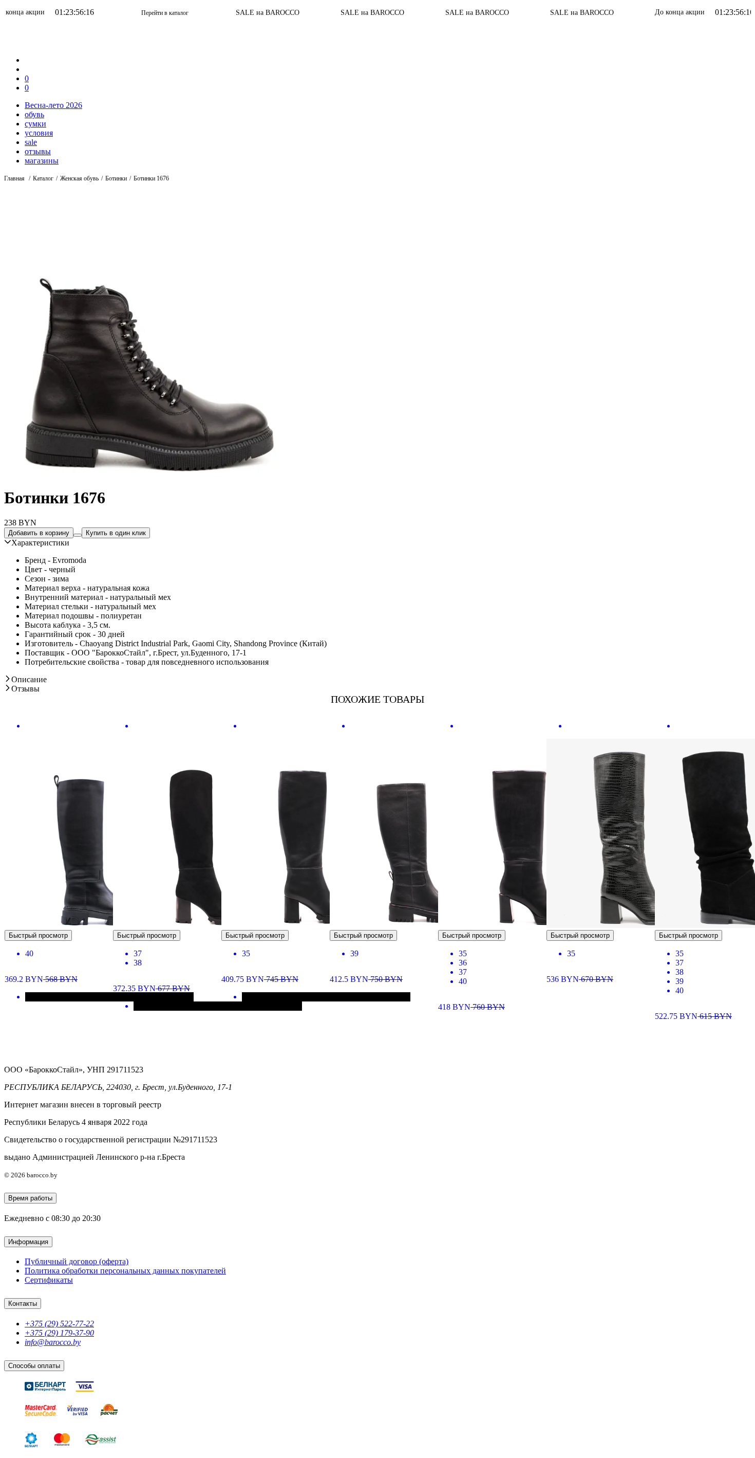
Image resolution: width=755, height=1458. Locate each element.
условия (39, 133)
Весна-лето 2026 (53, 105)
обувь (34, 114)
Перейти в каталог (109, 12)
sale (31, 142)
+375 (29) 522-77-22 (59, 1323)
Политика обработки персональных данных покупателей (125, 1270)
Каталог (43, 178)
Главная (15, 178)
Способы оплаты (34, 1366)
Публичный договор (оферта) (76, 1261)
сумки (35, 123)
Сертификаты (49, 1279)
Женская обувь (79, 178)
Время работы (30, 1198)
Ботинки (116, 178)
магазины (42, 160)
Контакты (22, 1303)
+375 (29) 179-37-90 (59, 1332)
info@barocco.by (53, 1342)
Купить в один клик (116, 533)
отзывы (38, 151)
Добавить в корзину (38, 533)
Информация (28, 1242)
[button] (36, 542)
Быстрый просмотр (38, 935)
